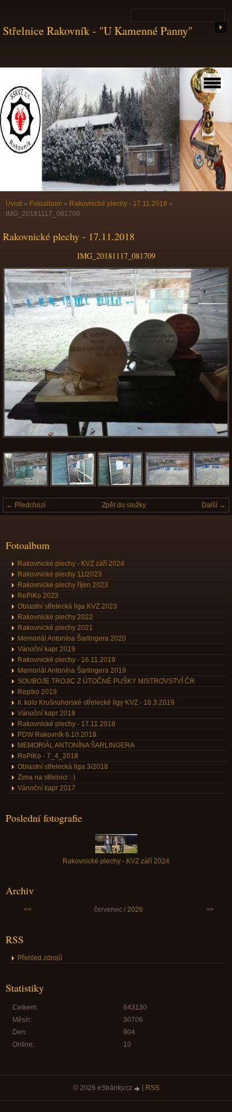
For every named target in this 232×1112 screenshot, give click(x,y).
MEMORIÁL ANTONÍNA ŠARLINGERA (76, 745)
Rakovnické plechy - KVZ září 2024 (70, 564)
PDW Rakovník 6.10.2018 (56, 735)
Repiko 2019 (37, 692)
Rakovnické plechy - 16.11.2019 (66, 660)
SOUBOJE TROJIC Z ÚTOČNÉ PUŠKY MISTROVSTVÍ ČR (106, 681)
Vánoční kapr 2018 (46, 713)
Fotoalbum (45, 204)
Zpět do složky (124, 505)
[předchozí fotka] (21, 352)
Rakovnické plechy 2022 (55, 617)
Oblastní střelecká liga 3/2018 (62, 767)
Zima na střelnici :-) (46, 777)
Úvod (14, 204)
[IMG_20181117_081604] (167, 484)
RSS (152, 1088)
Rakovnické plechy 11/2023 (59, 574)
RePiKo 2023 (38, 596)
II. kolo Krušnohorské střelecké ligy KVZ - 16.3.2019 (96, 702)
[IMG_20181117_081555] (120, 484)
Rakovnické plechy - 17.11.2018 (118, 204)
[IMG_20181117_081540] (25, 484)
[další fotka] (211, 352)
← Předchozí (26, 505)
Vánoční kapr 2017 (46, 788)
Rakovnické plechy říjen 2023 (62, 585)
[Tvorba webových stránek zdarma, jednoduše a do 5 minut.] (138, 1088)
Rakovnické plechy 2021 (55, 628)
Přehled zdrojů (40, 958)
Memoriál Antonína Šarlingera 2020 (71, 638)
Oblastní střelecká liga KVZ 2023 (67, 606)
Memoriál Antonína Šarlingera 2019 (71, 670)
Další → (214, 505)
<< (28, 909)
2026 (135, 909)
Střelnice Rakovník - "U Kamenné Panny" (98, 30)
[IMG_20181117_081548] (73, 484)
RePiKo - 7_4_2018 (47, 756)
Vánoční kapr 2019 (46, 649)
